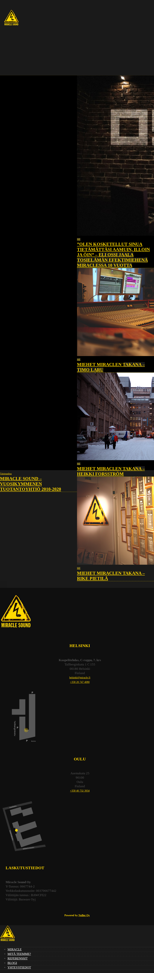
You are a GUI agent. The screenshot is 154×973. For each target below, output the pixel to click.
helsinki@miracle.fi (79, 677)
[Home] (11, 26)
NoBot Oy (84, 915)
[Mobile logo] (7, 941)
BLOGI (12, 963)
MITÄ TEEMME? (19, 954)
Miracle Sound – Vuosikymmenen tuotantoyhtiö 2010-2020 (30, 484)
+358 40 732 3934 (80, 790)
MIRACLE (15, 949)
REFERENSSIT (18, 958)
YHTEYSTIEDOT (19, 967)
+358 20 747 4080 (80, 682)
